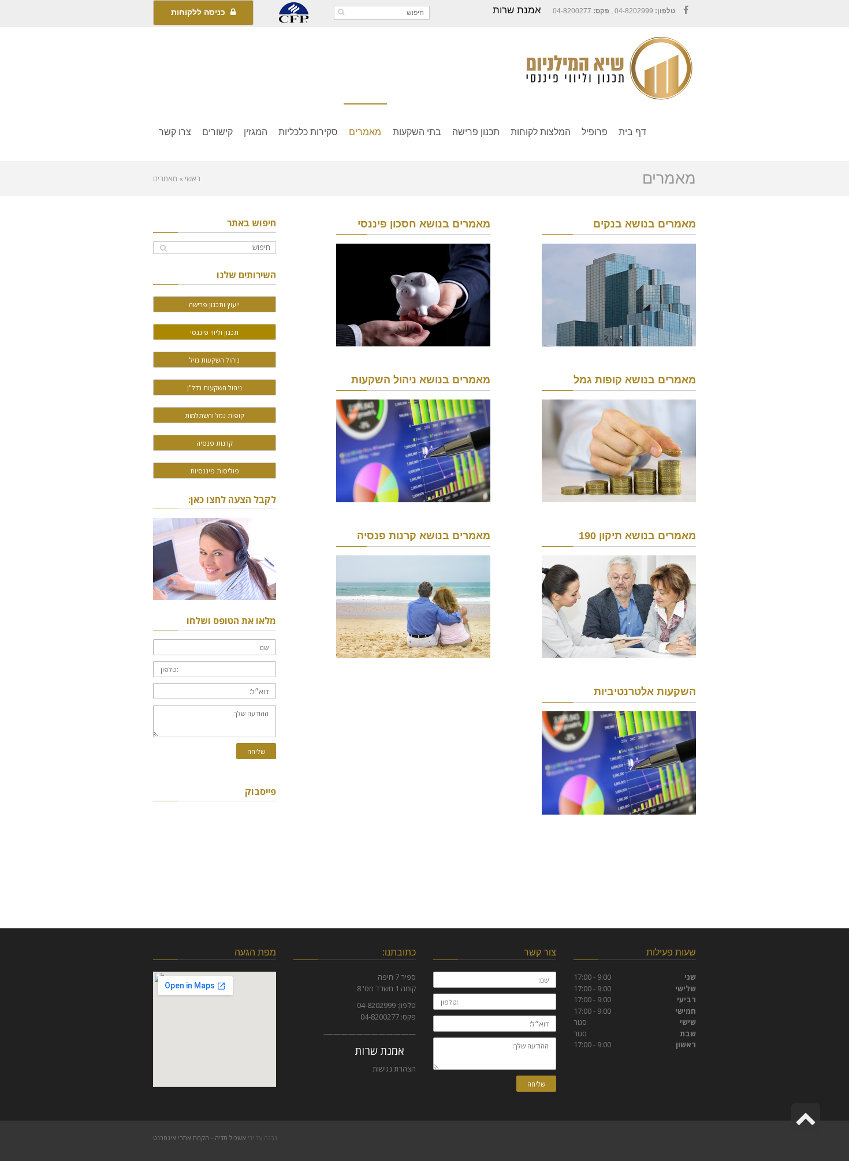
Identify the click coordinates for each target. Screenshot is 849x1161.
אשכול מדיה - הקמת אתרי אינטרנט (199, 1137)
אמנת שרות (517, 10)
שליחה (256, 751)
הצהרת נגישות (394, 1068)
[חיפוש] (341, 12)
